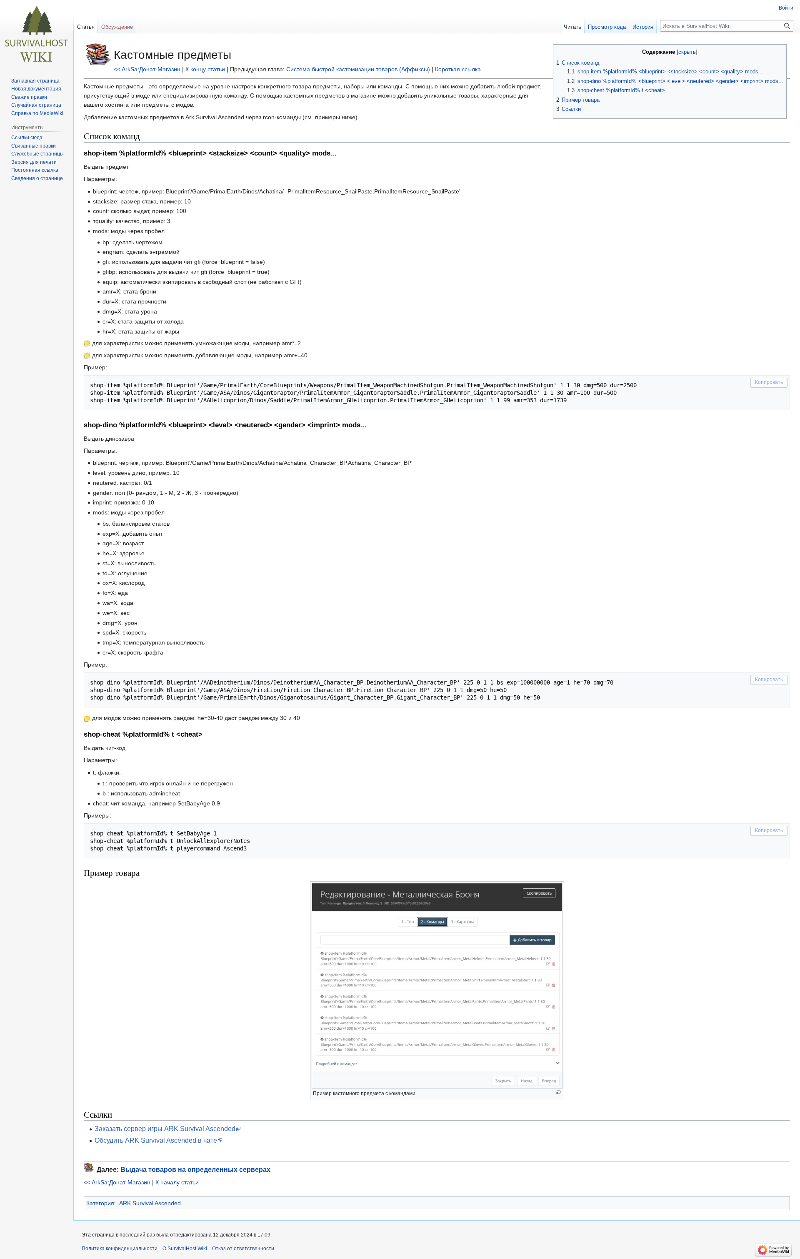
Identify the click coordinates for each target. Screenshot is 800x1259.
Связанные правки (33, 146)
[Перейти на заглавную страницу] (36, 33)
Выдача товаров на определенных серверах (195, 1169)
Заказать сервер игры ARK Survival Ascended (165, 1128)
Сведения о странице (37, 178)
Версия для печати (34, 162)
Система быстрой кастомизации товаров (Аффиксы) (358, 69)
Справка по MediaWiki (37, 113)
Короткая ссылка (458, 69)
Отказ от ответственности (243, 1248)
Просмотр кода (607, 27)
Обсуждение (117, 27)
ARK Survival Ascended (150, 1203)
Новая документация (36, 89)
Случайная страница (36, 105)
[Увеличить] (558, 1092)
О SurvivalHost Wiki (184, 1248)
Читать (572, 27)
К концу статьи (205, 69)
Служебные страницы (37, 154)
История (642, 27)
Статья (86, 27)
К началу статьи (177, 1182)
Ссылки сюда (26, 137)
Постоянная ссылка (34, 170)
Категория (100, 1203)
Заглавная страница (35, 81)
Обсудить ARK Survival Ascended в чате (156, 1140)
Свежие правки (29, 97)
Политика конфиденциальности (120, 1248)
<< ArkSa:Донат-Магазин (147, 69)
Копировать (769, 382)
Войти (786, 8)
